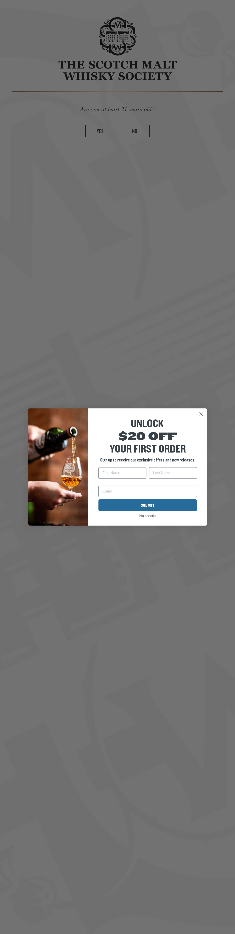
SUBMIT (148, 505)
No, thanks (147, 515)
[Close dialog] (201, 414)
